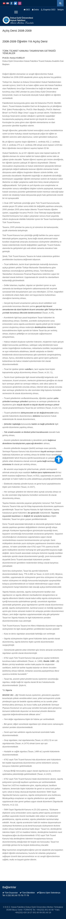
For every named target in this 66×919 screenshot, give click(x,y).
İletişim (61, 10)
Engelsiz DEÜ (49, 10)
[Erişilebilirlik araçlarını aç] (59, 460)
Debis (36, 10)
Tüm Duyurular (11, 893)
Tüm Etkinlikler (28, 893)
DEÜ (27, 10)
